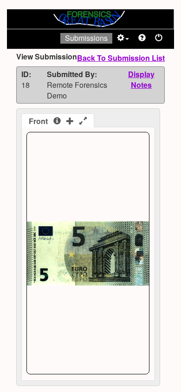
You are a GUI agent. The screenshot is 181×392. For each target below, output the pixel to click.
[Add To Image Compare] (70, 121)
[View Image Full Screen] (83, 121)
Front (41, 121)
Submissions (86, 38)
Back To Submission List (121, 57)
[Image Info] (57, 121)
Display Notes (141, 79)
